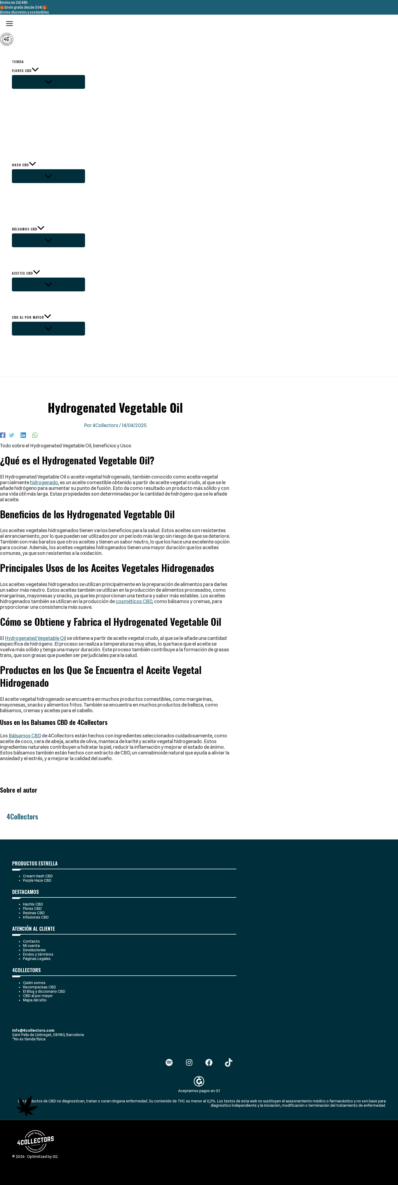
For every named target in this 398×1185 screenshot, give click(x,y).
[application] (35, 70)
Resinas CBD (34, 913)
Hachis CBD (33, 904)
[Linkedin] (23, 435)
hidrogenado (44, 482)
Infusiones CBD (36, 917)
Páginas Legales (37, 958)
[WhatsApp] (35, 435)
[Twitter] (11, 435)
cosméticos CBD (134, 601)
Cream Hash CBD (38, 876)
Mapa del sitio (35, 1000)
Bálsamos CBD (25, 735)
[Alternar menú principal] (9, 23)
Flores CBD (32, 908)
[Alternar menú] (48, 82)
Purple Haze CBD (37, 880)
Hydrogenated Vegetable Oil (35, 638)
